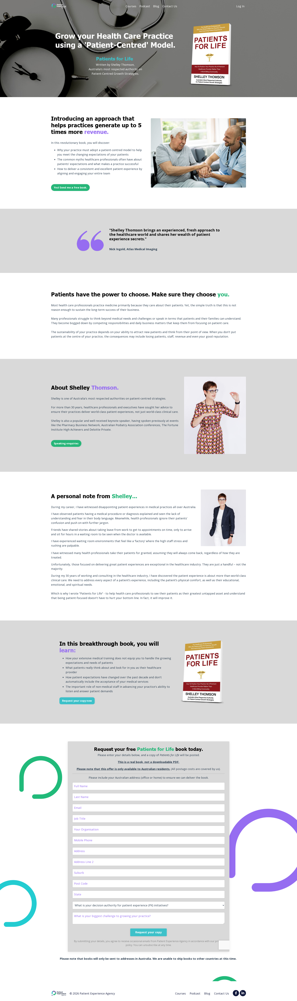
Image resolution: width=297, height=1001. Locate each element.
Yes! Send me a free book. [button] (70, 187)
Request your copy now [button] (77, 700)
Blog (156, 6)
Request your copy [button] (148, 932)
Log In (240, 6)
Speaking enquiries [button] (66, 443)
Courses (131, 6)
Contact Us (169, 6)
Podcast (144, 6)
